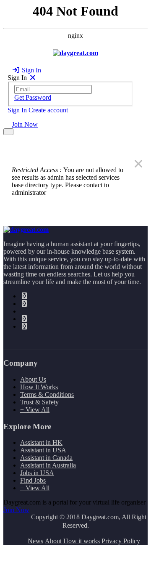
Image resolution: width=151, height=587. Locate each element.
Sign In (30, 70)
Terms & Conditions (47, 394)
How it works (81, 541)
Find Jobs (33, 480)
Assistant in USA (43, 450)
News (35, 541)
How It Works (39, 386)
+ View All (34, 409)
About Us (33, 379)
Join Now (25, 124)
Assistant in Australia (48, 465)
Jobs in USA (37, 472)
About (53, 541)
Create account (48, 110)
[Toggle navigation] (8, 131)
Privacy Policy (121, 541)
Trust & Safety (39, 402)
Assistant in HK (41, 442)
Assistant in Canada (46, 457)
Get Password (32, 97)
